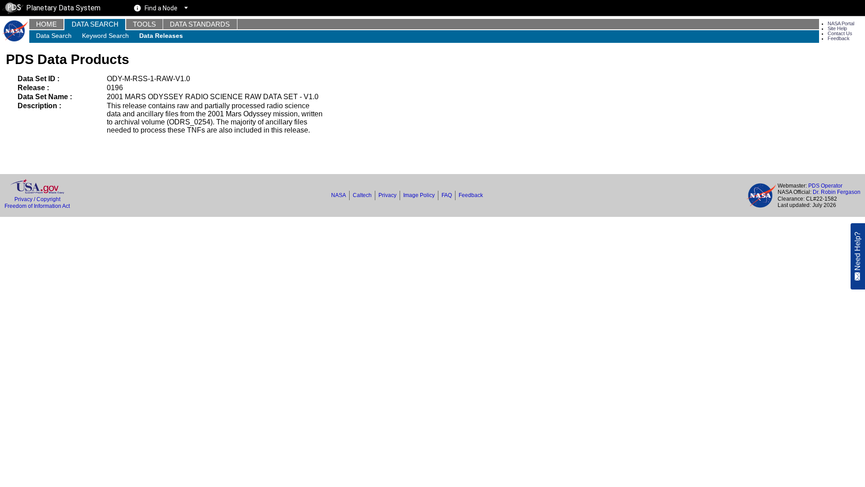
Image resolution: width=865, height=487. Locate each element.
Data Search (95, 24)
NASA (338, 195)
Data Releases (161, 35)
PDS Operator (825, 186)
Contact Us (840, 33)
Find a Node (161, 8)
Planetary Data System (63, 8)
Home (46, 24)
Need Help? (857, 251)
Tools (144, 24)
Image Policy (419, 195)
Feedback (839, 38)
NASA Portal (841, 23)
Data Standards (200, 24)
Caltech (362, 195)
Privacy (387, 195)
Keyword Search (105, 35)
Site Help (837, 28)
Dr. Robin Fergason (836, 192)
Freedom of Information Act (37, 206)
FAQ (447, 195)
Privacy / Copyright (37, 199)
